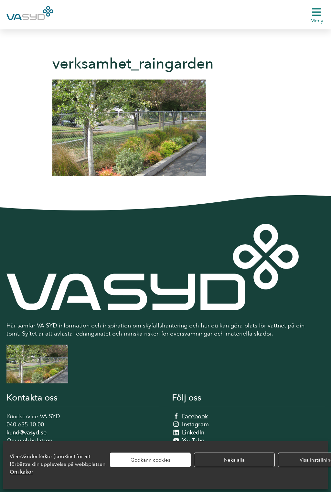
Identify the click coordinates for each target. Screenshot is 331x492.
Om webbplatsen (29, 441)
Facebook (195, 416)
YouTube (193, 441)
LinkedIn (193, 433)
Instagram (195, 425)
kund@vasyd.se (26, 433)
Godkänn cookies (150, 460)
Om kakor (21, 472)
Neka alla (234, 460)
